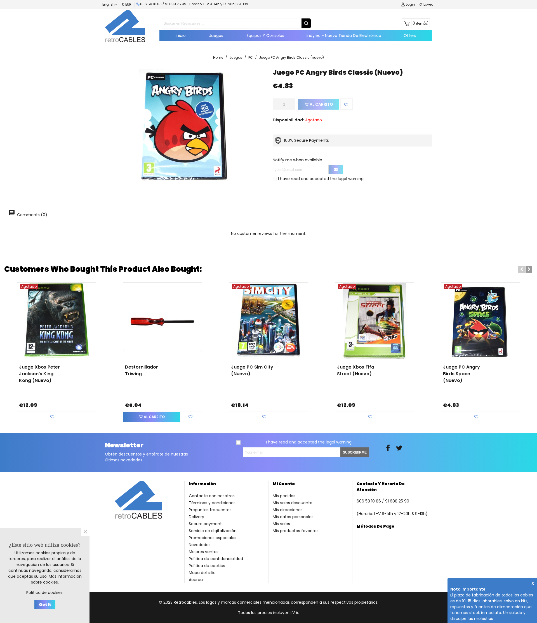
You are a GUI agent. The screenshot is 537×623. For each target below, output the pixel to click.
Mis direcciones (288, 510)
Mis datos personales (293, 517)
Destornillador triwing (141, 370)
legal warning (351, 178)
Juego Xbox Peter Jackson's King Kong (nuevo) (39, 374)
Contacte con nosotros (212, 496)
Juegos (216, 35)
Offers (410, 35)
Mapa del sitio (202, 572)
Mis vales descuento (292, 503)
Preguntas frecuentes (210, 510)
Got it (45, 604)
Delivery (196, 517)
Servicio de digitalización (213, 531)
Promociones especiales (212, 538)
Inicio (181, 35)
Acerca (196, 579)
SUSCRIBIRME (355, 452)
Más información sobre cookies (56, 579)
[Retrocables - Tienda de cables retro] (125, 26)
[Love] (346, 104)
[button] (521, 269)
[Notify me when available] (336, 169)
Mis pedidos (284, 496)
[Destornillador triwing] (162, 322)
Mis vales (281, 524)
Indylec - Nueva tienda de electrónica (344, 35)
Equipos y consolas (265, 35)
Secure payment (205, 524)
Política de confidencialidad (216, 558)
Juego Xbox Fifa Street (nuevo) (355, 370)
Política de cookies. (44, 592)
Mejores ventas (203, 551)
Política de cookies (207, 565)
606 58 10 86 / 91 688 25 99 (163, 4)
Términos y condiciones (212, 503)
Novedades (200, 545)
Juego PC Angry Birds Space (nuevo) (461, 374)
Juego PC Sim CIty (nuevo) (252, 370)
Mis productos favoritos (296, 531)
